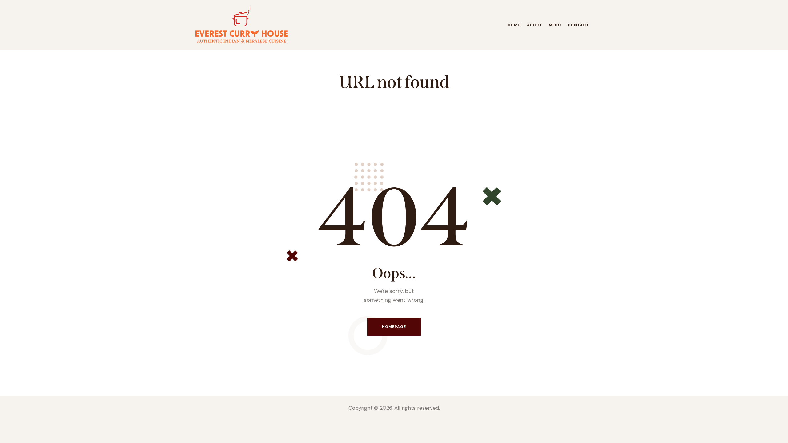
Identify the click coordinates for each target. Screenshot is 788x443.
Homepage (394, 326)
